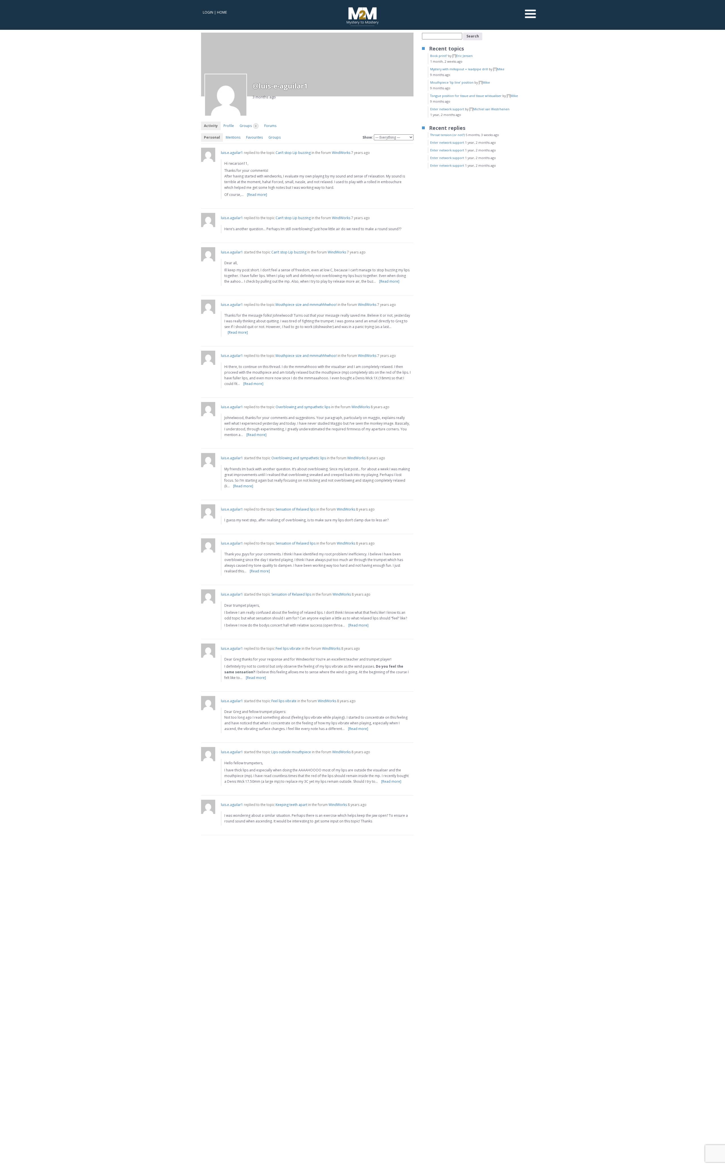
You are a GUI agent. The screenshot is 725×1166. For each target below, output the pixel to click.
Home (222, 12)
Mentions (233, 137)
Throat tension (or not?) (447, 135)
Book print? (438, 56)
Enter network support (447, 109)
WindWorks (341, 152)
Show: (367, 137)
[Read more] (257, 194)
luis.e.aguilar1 (232, 152)
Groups (248, 125)
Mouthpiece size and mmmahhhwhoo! (306, 304)
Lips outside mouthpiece (291, 752)
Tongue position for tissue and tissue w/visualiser (466, 96)
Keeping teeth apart (291, 804)
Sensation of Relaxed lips (295, 509)
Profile (228, 125)
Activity (211, 125)
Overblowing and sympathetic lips (303, 407)
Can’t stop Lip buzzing (293, 152)
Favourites (254, 137)
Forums (270, 125)
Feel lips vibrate (288, 648)
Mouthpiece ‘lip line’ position (452, 82)
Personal (212, 137)
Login (208, 12)
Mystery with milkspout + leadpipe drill (459, 69)
